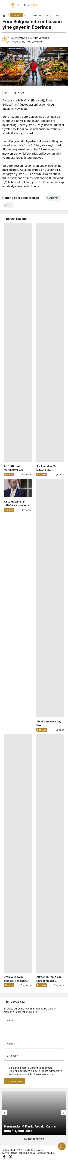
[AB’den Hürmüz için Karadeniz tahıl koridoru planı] (50, 860)
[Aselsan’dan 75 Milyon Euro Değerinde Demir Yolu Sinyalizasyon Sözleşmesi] (50, 349)
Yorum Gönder (14, 1081)
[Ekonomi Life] (24, 4)
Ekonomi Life (19, 37)
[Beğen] (6, 93)
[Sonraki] (63, 1112)
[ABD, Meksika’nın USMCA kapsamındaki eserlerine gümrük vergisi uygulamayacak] (18, 605)
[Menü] (5, 5)
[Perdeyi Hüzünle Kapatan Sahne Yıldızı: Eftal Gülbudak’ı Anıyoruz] (34, 1113)
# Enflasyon (52, 197)
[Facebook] (4, 1156)
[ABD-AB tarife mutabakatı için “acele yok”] (18, 349)
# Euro (8, 205)
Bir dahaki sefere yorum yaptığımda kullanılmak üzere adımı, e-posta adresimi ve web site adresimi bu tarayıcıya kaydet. (35, 1071)
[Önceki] (4, 1112)
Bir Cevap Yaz (15, 1001)
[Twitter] (10, 1156)
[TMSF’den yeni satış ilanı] (50, 605)
